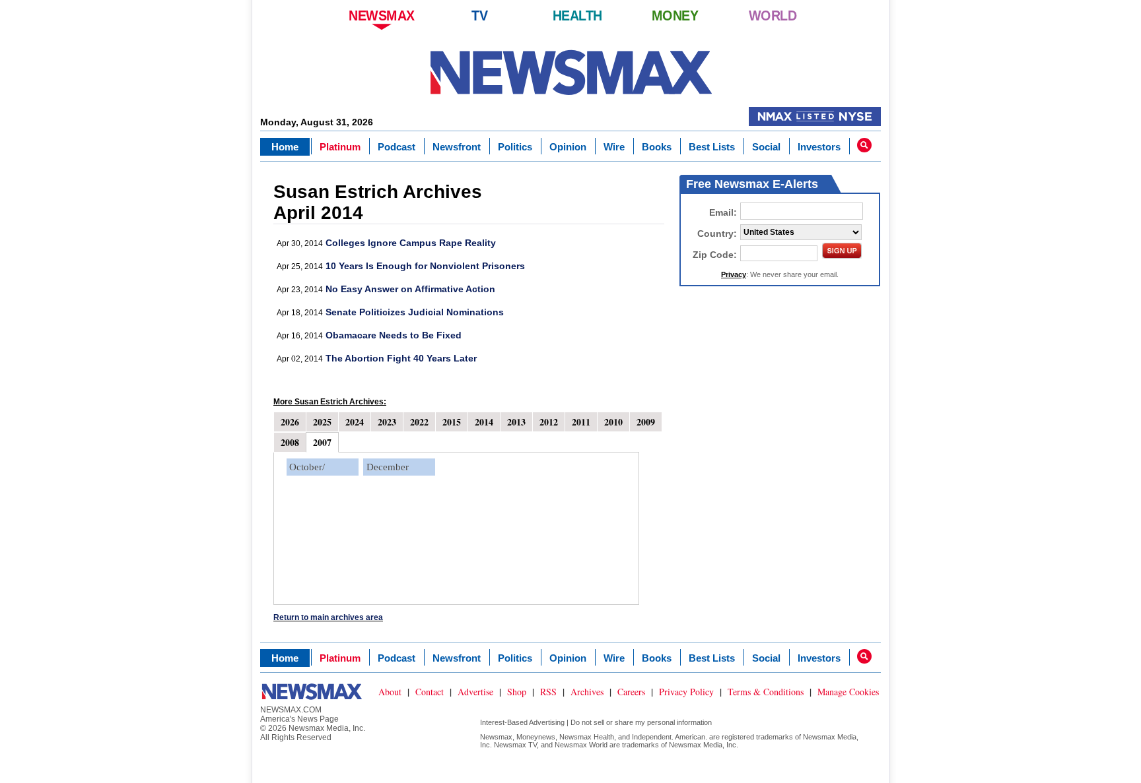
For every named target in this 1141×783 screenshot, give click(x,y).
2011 (581, 422)
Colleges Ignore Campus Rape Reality (411, 242)
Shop (516, 691)
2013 (516, 422)
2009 (646, 422)
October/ (307, 467)
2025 (322, 422)
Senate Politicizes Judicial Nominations (415, 312)
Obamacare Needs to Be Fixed (394, 335)
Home (284, 146)
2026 (290, 422)
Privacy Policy (686, 691)
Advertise (475, 691)
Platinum (340, 146)
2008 (290, 442)
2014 (484, 422)
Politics (515, 146)
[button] (864, 145)
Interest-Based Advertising (522, 722)
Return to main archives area (328, 617)
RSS (548, 691)
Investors (819, 146)
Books (657, 146)
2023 (387, 422)
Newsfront (456, 146)
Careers (631, 691)
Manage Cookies (848, 691)
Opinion (567, 146)
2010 (613, 422)
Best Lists (712, 146)
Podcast (396, 146)
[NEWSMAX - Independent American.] (570, 72)
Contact (429, 691)
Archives (587, 691)
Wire (614, 146)
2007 (322, 442)
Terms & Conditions (766, 691)
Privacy (733, 274)
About (389, 691)
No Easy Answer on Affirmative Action (410, 289)
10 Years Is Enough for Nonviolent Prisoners (425, 266)
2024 (354, 422)
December (387, 467)
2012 (548, 422)
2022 (419, 422)
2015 (451, 422)
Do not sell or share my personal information (641, 722)
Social (766, 146)
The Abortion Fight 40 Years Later (401, 358)
